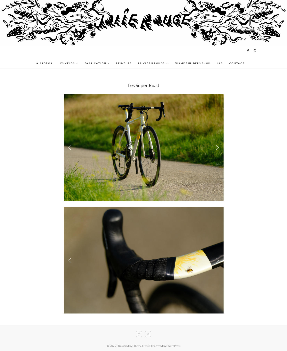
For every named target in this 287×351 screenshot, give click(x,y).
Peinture (124, 63)
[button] (70, 148)
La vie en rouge (151, 63)
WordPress (174, 345)
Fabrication (95, 63)
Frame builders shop (192, 63)
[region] (144, 147)
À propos (44, 63)
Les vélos (67, 63)
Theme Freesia (142, 345)
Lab (220, 63)
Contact (237, 63)
